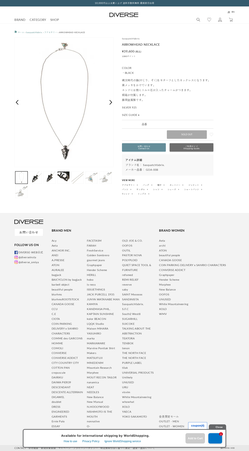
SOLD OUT (186, 134)
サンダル (141, 190)
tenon (126, 348)
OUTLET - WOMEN (171, 426)
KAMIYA (92, 304)
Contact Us (144, 147)
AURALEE (58, 269)
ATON (55, 265)
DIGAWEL (58, 397)
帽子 (159, 185)
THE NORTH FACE (134, 352)
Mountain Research (99, 367)
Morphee (92, 372)
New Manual (95, 401)
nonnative (93, 421)
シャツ (156, 190)
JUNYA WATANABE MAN (103, 299)
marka (91, 338)
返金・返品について (144, 448)
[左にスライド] (16, 102)
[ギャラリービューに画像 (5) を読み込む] (77, 177)
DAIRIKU (57, 377)
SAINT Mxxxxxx (132, 294)
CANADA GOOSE (63, 304)
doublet (56, 401)
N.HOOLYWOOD (98, 406)
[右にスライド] (110, 102)
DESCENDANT (61, 387)
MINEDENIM (95, 362)
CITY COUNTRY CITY (65, 362)
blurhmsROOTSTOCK (65, 299)
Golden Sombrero (98, 255)
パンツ (125, 190)
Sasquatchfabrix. (34, 32)
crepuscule (59, 372)
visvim (126, 392)
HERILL (91, 274)
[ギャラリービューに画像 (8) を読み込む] (21, 191)
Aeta (55, 245)
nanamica (93, 382)
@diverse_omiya (28, 262)
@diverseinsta (27, 257)
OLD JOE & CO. (132, 240)
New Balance (95, 397)
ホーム (20, 32)
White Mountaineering (136, 397)
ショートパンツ (192, 190)
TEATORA (128, 338)
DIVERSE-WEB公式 (30, 252)
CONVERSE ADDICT (65, 357)
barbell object (60, 284)
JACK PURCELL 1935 (100, 294)
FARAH (91, 245)
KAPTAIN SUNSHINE (100, 313)
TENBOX (127, 343)
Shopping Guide (191, 147)
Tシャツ (126, 194)
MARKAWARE (96, 343)
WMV (163, 313)
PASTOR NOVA (132, 255)
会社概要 (33, 448)
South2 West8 (131, 313)
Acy (54, 240)
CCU (55, 309)
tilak (125, 367)
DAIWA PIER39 (61, 382)
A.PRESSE (58, 260)
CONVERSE (59, 352)
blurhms (57, 294)
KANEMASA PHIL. (98, 309)
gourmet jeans (96, 260)
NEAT (90, 387)
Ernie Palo (58, 421)
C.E (54, 313)
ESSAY (56, 426)
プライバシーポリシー (85, 448)
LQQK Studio (95, 323)
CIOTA (56, 318)
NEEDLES (93, 392)
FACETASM (94, 240)
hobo (90, 279)
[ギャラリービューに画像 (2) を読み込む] (35, 177)
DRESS (56, 406)
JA (229, 12)
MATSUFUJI (94, 357)
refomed (127, 274)
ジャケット (194, 185)
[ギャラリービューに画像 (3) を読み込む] (49, 177)
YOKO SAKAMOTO (134, 416)
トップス (142, 194)
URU (125, 387)
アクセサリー (50, 32)
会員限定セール (169, 416)
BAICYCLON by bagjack (67, 279)
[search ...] (198, 19)
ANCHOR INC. (61, 250)
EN (233, 12)
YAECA (126, 411)
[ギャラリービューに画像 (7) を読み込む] (105, 177)
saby (125, 289)
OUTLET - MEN (169, 421)
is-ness (91, 284)
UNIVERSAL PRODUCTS (138, 372)
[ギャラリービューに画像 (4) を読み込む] (63, 177)
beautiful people (62, 289)
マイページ (64, 448)
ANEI (55, 255)
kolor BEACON (96, 318)
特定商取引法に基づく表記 (115, 448)
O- (88, 426)
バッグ (146, 185)
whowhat (128, 401)
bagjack (56, 274)
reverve (127, 284)
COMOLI (57, 348)
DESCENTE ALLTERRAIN (67, 392)
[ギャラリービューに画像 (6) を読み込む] (91, 177)
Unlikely (127, 377)
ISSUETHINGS (96, 289)
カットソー (175, 185)
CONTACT (20, 448)
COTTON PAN (61, 367)
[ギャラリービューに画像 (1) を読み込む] (21, 177)
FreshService (95, 250)
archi (162, 245)
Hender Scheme (97, 269)
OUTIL (126, 250)
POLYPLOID (129, 260)
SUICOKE (128, 323)
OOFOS (127, 245)
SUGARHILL (130, 318)
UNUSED (128, 382)
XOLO (126, 406)
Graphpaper (94, 265)
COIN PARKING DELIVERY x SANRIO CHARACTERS (65, 328)
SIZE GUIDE (131, 114)
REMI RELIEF (130, 279)
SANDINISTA (130, 299)
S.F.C (125, 309)
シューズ (172, 190)
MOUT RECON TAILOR (102, 377)
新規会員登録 (48, 448)
